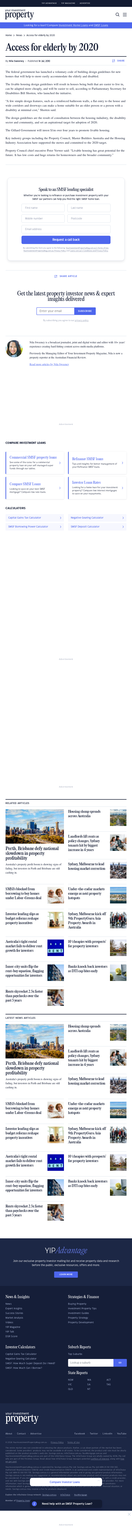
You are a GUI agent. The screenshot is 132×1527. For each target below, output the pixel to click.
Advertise (85, 3)
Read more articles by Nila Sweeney (49, 364)
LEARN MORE (66, 1274)
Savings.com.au (49, 1495)
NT (88, 1389)
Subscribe (85, 311)
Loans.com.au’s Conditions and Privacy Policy (89, 251)
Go (120, 1363)
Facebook (79, 1434)
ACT (109, 1380)
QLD (70, 1389)
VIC (70, 1385)
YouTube (121, 1434)
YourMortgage (80, 1495)
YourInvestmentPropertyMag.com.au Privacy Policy (44, 251)
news (19, 35)
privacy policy (82, 320)
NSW (71, 1380)
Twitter (94, 1434)
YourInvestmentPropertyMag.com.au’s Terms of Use (87, 248)
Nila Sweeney (16, 61)
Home (9, 35)
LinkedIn (107, 1434)
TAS (109, 1385)
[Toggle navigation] (124, 14)
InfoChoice (65, 1495)
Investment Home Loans (73, 25)
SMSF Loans (101, 25)
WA (89, 1380)
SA (88, 1385)
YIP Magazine (68, 3)
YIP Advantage (49, 3)
